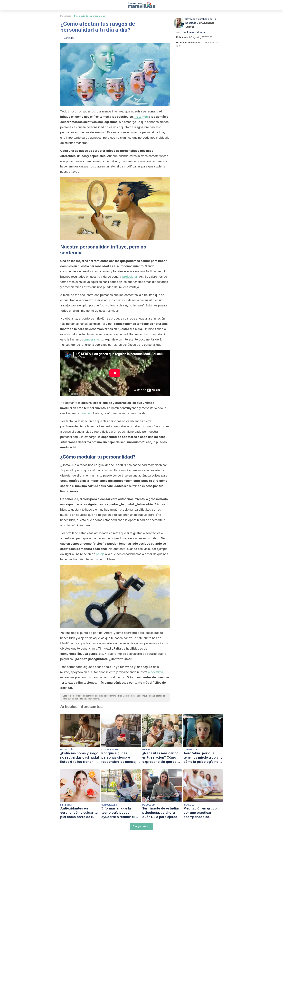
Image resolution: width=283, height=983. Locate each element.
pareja (100, 554)
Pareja (146, 749)
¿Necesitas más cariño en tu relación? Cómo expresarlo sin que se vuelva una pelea (160, 757)
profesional (129, 276)
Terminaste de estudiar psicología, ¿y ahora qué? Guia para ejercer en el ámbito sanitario (160, 812)
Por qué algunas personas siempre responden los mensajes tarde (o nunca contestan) (120, 757)
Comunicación (109, 749)
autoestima (155, 672)
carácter (85, 413)
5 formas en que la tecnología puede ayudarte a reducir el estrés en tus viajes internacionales (118, 812)
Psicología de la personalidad (89, 16)
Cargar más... (141, 826)
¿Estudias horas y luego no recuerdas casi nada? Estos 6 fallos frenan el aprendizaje (80, 757)
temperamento (93, 339)
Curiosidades (191, 749)
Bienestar (66, 805)
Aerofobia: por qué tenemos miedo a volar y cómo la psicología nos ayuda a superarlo (203, 757)
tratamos (141, 116)
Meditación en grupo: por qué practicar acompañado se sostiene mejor (200, 812)
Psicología (65, 16)
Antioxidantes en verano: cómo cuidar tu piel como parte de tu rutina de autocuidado (79, 812)
